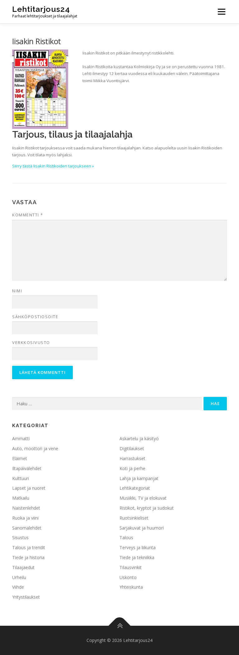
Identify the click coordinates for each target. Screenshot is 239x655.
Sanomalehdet (26, 528)
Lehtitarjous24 (41, 9)
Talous (126, 537)
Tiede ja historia (28, 557)
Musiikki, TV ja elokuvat (143, 498)
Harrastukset (132, 458)
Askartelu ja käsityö (139, 438)
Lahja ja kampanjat (139, 478)
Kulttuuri (20, 478)
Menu (221, 11)
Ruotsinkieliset (134, 518)
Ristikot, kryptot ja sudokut (147, 508)
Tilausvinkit (131, 567)
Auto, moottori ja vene (35, 448)
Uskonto (128, 577)
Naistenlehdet (26, 508)
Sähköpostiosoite (35, 316)
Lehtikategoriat (135, 488)
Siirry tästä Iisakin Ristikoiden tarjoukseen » (53, 166)
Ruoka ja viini (25, 518)
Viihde (18, 587)
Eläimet (19, 458)
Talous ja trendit (28, 547)
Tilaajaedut (23, 567)
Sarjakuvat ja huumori (142, 528)
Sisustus (20, 537)
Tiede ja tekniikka (137, 557)
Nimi (17, 291)
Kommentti (27, 215)
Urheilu (19, 577)
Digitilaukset (132, 448)
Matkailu (20, 498)
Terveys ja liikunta (138, 547)
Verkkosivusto (31, 342)
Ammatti (21, 438)
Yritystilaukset (26, 597)
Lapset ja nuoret (28, 488)
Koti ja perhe (132, 468)
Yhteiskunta (131, 587)
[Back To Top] (120, 626)
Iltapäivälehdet (26, 468)
